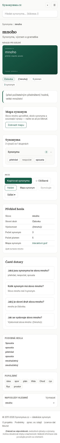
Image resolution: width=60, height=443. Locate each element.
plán (25, 381)
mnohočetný (11, 365)
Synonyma (7, 24)
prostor (17, 386)
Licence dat (49, 422)
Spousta (9, 343)
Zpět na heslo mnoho (14, 249)
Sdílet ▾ (11, 194)
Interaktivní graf (39, 243)
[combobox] (30, 13)
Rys (8, 386)
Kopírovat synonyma (18, 180)
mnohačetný (11, 360)
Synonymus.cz (11, 5)
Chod (42, 381)
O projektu (7, 422)
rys (50, 381)
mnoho (8, 403)
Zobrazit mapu (16, 125)
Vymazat (50, 397)
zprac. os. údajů (34, 422)
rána (8, 381)
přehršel (13, 159)
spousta (40, 159)
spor (17, 381)
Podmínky (19, 422)
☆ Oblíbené (42, 180)
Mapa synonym (27, 187)
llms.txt (5, 426)
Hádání (10, 187)
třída (33, 381)
